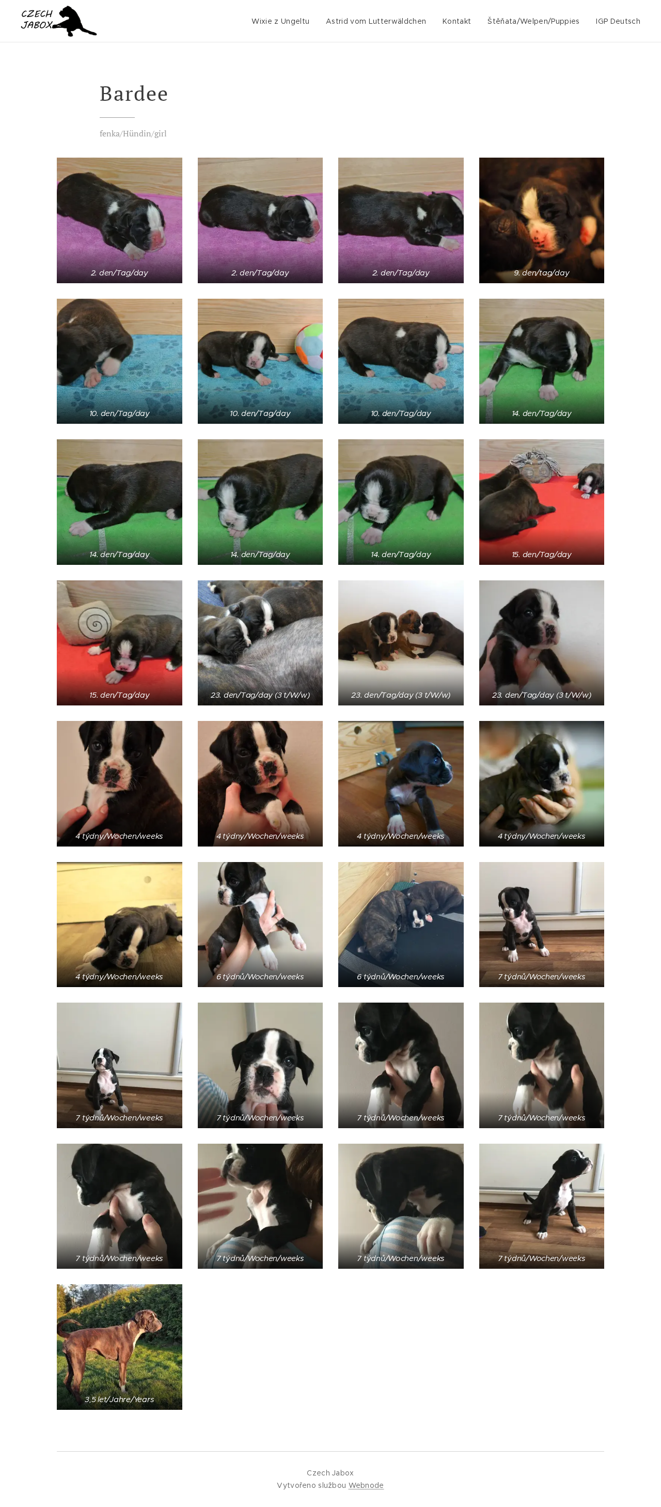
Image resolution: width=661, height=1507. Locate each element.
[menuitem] (283, 21)
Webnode (366, 1485)
